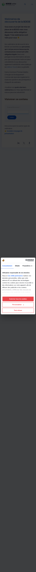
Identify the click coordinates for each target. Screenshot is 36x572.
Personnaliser (17, 304)
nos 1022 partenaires (15, 276)
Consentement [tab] (7, 265)
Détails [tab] (17, 265)
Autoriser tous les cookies (18, 299)
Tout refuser (18, 310)
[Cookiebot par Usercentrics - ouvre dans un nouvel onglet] (25, 260)
